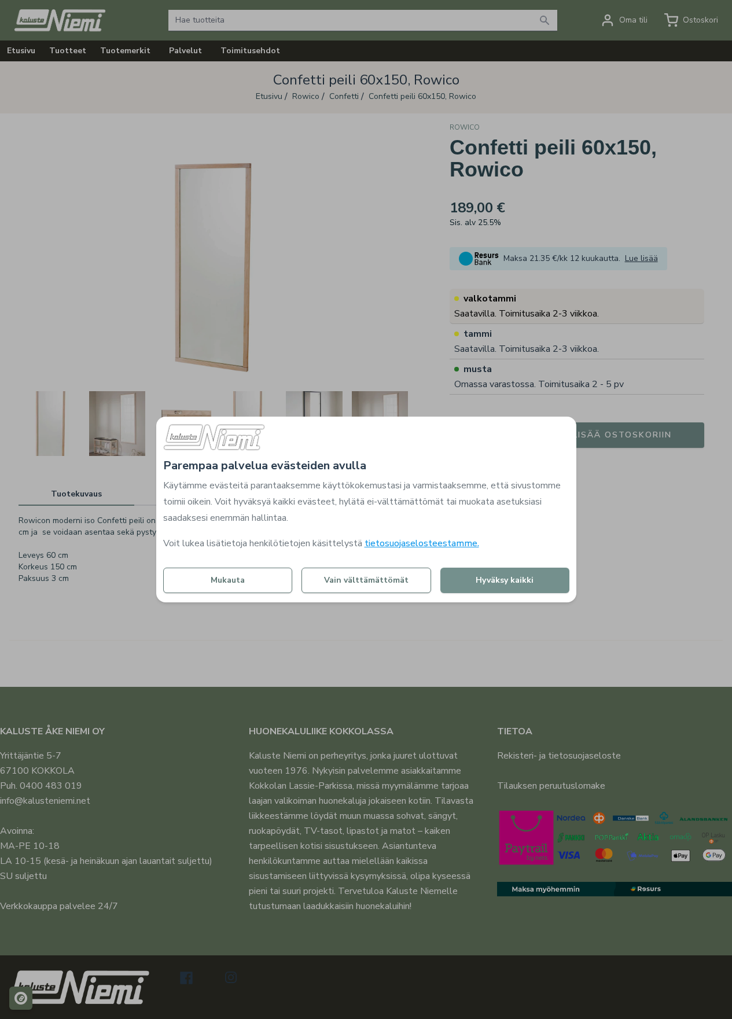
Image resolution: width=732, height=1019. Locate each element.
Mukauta (228, 580)
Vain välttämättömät (366, 580)
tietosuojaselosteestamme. (422, 543)
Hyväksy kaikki (505, 580)
